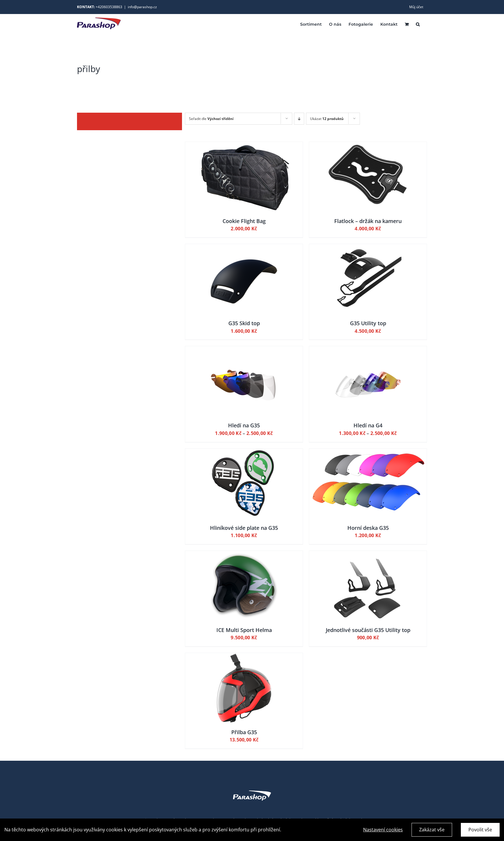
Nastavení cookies (383, 829)
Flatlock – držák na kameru (368, 220)
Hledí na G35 (244, 425)
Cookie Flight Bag (244, 220)
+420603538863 (109, 6)
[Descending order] (299, 119)
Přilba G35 (244, 732)
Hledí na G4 (368, 425)
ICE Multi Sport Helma (244, 629)
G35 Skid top (244, 323)
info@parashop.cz (142, 6)
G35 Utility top (368, 323)
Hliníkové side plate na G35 (244, 527)
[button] (418, 24)
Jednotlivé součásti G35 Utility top (368, 629)
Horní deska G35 (368, 527)
